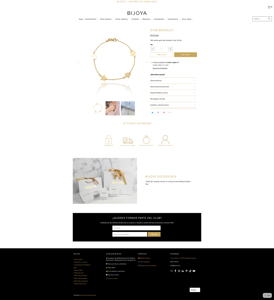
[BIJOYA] (137, 13)
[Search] (269, 18)
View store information (160, 68)
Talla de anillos (78, 270)
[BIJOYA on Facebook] (175, 271)
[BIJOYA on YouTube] (194, 271)
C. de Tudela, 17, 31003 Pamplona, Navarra (183, 258)
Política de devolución (80, 275)
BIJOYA (81, 295)
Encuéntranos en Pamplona (82, 265)
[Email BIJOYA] (171, 271)
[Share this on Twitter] (152, 112)
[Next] (146, 62)
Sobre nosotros (78, 259)
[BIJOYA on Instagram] (179, 271)
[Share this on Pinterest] (164, 112)
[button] (92, 19)
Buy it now (186, 54)
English (193, 290)
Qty (151, 44)
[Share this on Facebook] (158, 112)
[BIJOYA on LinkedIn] (183, 271)
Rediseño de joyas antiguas (148, 265)
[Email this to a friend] (169, 112)
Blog (75, 267)
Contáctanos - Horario (80, 262)
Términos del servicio (80, 283)
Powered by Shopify (90, 295)
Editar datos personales (81, 281)
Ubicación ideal (112, 278)
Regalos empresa (145, 258)
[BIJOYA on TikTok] (190, 271)
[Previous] (78, 62)
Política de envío (79, 273)
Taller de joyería (145, 262)
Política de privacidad (80, 278)
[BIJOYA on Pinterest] (186, 271)
